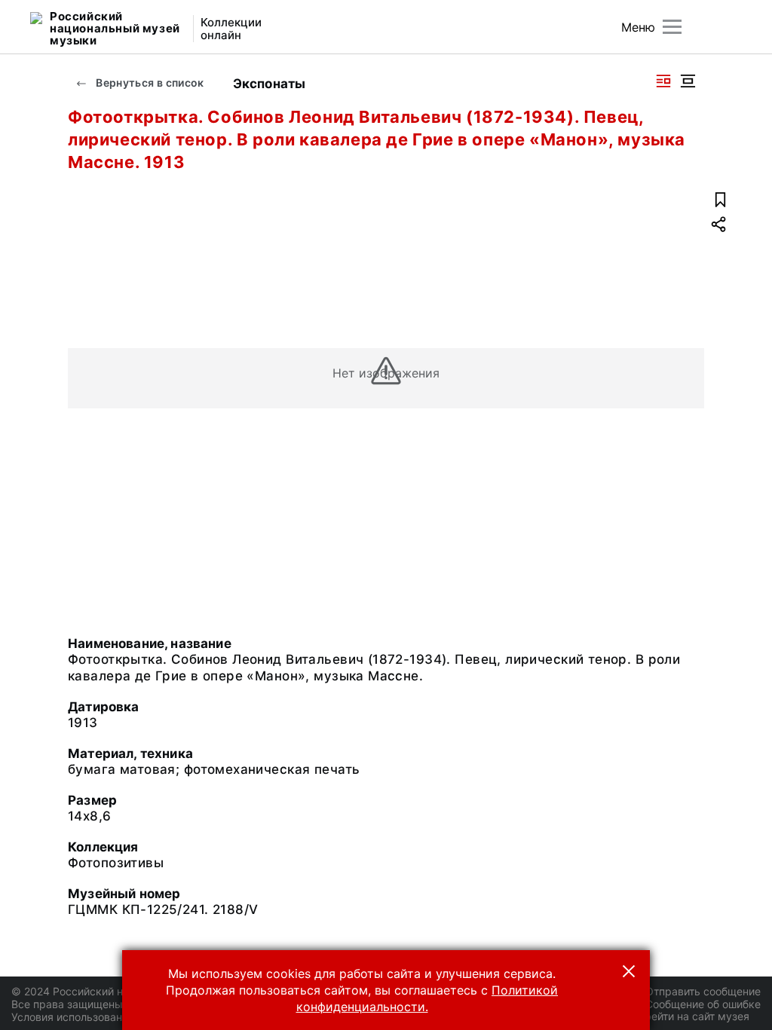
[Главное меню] (672, 26)
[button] (628, 971)
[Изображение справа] (663, 81)
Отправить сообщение (703, 991)
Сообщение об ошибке (703, 1004)
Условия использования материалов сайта (121, 1016)
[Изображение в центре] (688, 81)
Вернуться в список (148, 82)
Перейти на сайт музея (690, 1016)
